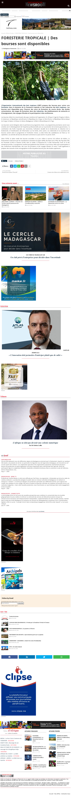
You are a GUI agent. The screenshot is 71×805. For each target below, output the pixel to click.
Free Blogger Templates (35, 793)
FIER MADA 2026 (6, 459)
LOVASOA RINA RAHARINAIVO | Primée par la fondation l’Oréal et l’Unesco (29, 622)
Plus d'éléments (66, 183)
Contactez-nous (65, 794)
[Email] (25, 166)
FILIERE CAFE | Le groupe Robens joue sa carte (63, 762)
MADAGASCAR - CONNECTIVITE (10, 493)
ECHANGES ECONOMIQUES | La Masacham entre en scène (57, 202)
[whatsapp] (61, 657)
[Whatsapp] (18, 166)
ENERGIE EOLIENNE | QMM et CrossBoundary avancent (34, 202)
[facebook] (9, 657)
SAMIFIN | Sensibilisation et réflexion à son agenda (39, 765)
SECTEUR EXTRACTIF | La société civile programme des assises (39, 748)
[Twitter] (15, 166)
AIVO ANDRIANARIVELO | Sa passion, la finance (22, 628)
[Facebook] (11, 166)
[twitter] (44, 657)
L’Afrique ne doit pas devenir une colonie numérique (35, 442)
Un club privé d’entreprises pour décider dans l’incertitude (35, 257)
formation (4, 107)
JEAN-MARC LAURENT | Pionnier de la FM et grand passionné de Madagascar (12, 203)
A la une (10, 161)
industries (40, 111)
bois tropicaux (61, 107)
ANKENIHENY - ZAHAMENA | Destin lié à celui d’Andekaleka (25, 640)
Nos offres (57, 794)
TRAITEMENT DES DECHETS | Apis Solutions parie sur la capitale (26, 634)
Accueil (3, 33)
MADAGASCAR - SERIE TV (8, 476)
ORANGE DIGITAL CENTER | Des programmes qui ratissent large (63, 754)
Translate (27, 16)
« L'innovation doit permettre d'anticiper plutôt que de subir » (35, 355)
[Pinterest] (22, 166)
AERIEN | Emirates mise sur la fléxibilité (63, 745)
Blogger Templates (12, 793)
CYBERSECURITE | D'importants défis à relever (38, 757)
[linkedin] (27, 657)
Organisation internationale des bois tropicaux (19, 105)
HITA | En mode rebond (15, 647)
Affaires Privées (10, 33)
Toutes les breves (13, 616)
